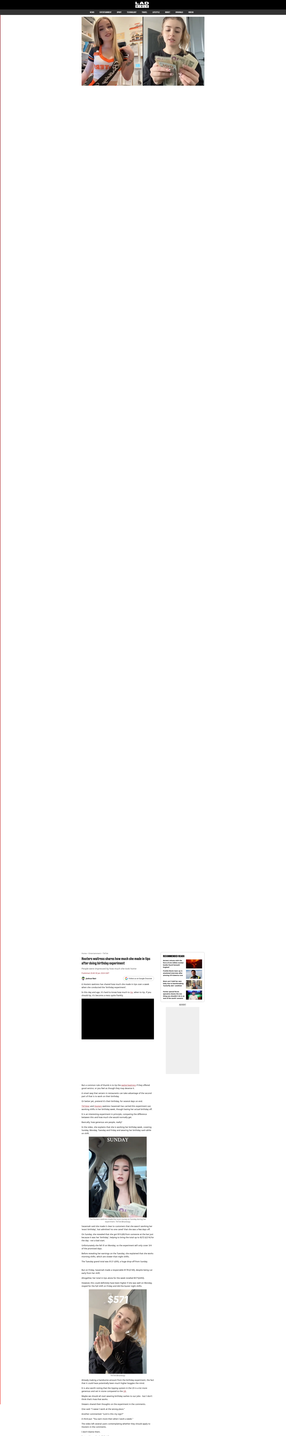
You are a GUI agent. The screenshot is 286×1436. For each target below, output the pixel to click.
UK (124, 1391)
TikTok (105, 953)
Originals (179, 12)
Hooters (98, 1106)
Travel (144, 12)
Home (84, 953)
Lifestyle (156, 12)
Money (167, 12)
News (92, 12)
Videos (190, 12)
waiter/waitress (128, 1085)
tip (131, 992)
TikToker (86, 1106)
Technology (131, 12)
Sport (119, 12)
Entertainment (105, 12)
